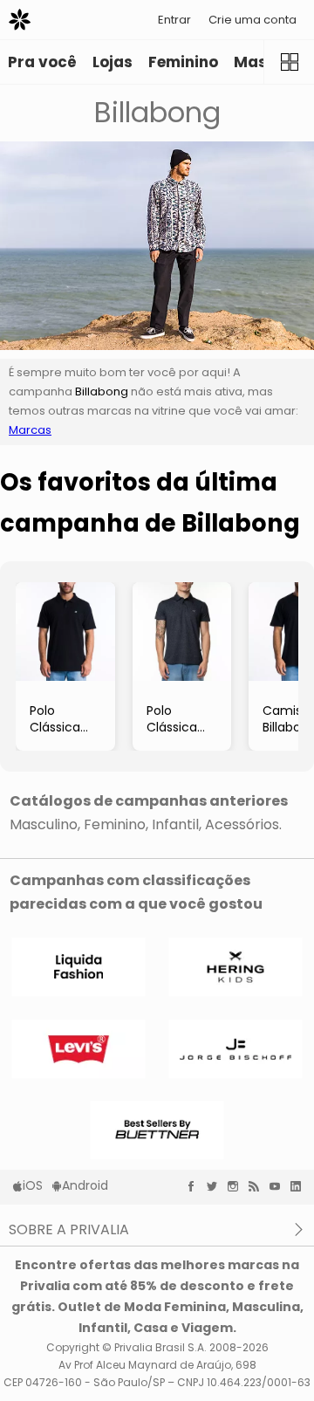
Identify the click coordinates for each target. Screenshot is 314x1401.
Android (85, 1185)
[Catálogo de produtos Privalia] (288, 62)
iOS (33, 1185)
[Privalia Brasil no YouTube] (279, 1186)
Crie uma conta (252, 19)
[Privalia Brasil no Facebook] (195, 1186)
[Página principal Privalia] (20, 20)
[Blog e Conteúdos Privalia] (258, 1186)
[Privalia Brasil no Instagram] (237, 1186)
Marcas (30, 430)
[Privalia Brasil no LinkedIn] (300, 1186)
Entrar (174, 19)
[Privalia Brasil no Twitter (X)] (216, 1186)
